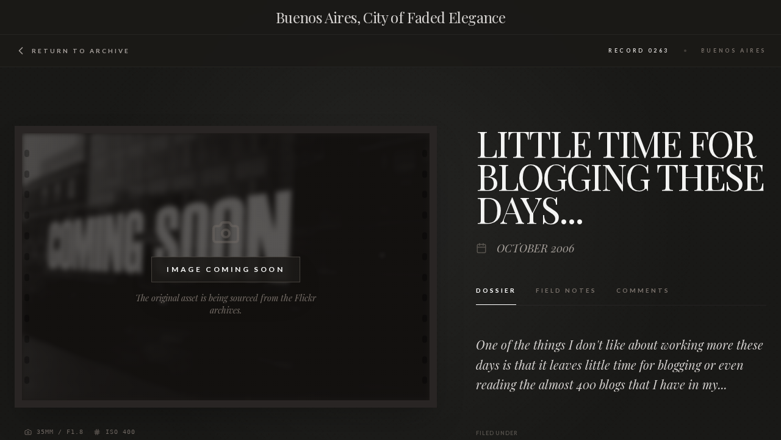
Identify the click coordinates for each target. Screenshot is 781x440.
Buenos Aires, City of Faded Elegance (390, 17)
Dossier (496, 290)
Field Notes (566, 290)
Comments (643, 290)
